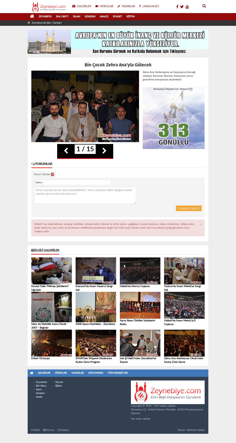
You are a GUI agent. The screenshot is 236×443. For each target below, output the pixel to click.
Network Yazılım (196, 430)
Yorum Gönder (43, 174)
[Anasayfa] (32, 16)
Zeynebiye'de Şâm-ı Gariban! (47, 23)
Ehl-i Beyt (62, 16)
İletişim (64, 430)
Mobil (36, 430)
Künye (50, 430)
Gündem (90, 16)
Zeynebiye (45, 16)
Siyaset (117, 16)
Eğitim (130, 16)
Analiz (104, 16)
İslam (76, 16)
